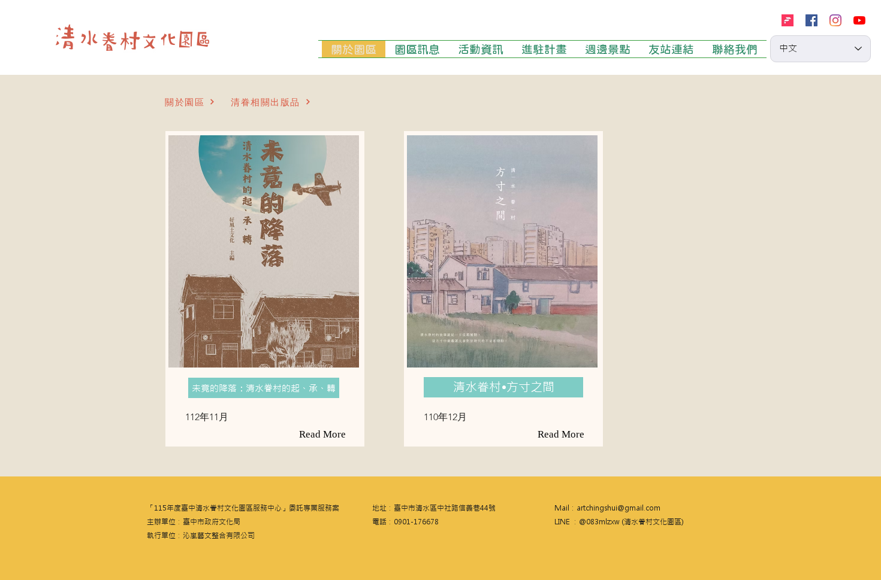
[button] (263, 388)
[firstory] (787, 20)
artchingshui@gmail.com (618, 508)
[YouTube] (859, 20)
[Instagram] (835, 20)
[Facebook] (811, 20)
